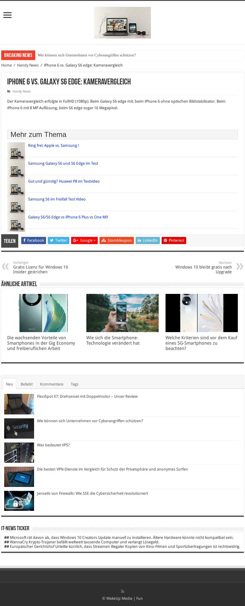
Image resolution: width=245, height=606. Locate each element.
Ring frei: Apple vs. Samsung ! (53, 145)
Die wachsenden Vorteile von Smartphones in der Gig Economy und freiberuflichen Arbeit (41, 343)
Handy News (28, 65)
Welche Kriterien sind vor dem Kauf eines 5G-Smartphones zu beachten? (201, 343)
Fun (139, 598)
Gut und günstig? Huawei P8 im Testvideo (64, 181)
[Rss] (122, 591)
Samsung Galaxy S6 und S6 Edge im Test (63, 163)
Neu (9, 384)
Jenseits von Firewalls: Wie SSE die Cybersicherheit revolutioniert (92, 493)
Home (6, 65)
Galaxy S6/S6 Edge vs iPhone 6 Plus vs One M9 (68, 217)
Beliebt (27, 384)
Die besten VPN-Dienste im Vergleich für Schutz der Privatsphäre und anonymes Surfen (112, 469)
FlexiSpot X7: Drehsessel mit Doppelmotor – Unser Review (87, 396)
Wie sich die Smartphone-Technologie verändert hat (113, 340)
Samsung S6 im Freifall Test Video (57, 199)
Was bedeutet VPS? (53, 445)
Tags (75, 384)
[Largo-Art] (122, 21)
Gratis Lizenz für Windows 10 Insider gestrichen (40, 267)
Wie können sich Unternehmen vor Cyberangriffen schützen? (87, 55)
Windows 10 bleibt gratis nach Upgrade (203, 267)
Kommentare (51, 384)
